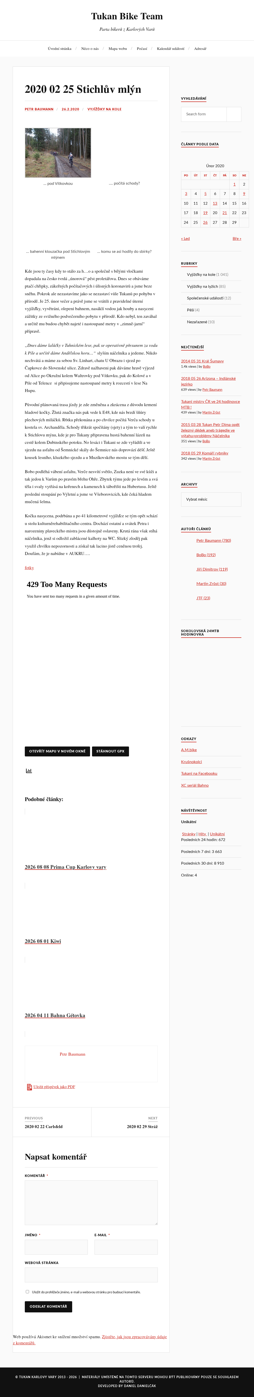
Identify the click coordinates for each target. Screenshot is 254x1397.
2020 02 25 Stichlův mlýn (83, 89)
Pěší (190, 310)
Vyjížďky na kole (105, 109)
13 (215, 203)
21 (224, 213)
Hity (202, 834)
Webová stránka (42, 1263)
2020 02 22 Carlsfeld (44, 1126)
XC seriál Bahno (195, 785)
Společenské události (205, 298)
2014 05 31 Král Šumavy (202, 361)
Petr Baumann (39, 109)
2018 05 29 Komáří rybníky (204, 453)
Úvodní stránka (59, 48)
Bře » (237, 239)
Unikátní (217, 834)
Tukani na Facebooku (199, 774)
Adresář (200, 48)
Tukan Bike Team (127, 16)
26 (205, 223)
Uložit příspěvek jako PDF (54, 1086)
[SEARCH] (233, 114)
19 (205, 213)
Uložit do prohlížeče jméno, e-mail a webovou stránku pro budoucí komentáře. (86, 1292)
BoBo (206, 366)
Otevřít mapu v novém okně (57, 751)
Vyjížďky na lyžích (202, 287)
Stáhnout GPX (110, 751)
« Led (185, 239)
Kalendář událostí (170, 48)
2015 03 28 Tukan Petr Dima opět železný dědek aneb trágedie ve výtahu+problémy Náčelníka (210, 430)
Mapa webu (118, 48)
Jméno (33, 1235)
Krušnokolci (191, 762)
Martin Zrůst (211, 412)
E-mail (102, 1235)
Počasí (142, 48)
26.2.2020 (70, 109)
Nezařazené (197, 322)
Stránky (188, 834)
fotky (29, 567)
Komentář (36, 1175)
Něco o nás (90, 48)
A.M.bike (189, 750)
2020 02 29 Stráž (142, 1126)
